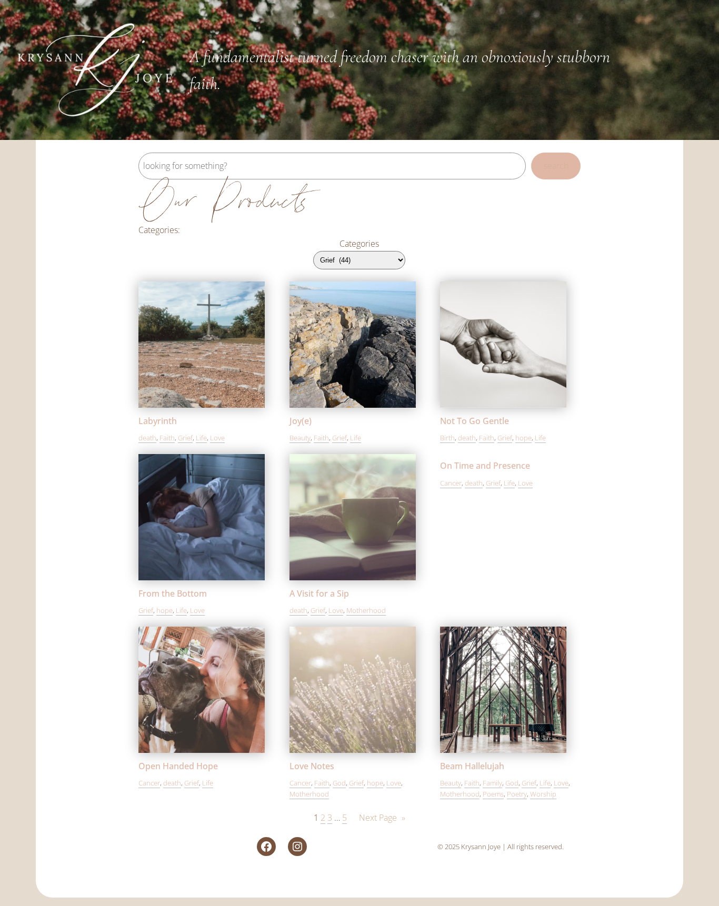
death (147, 437)
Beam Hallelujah (472, 766)
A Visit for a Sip (319, 593)
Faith (167, 437)
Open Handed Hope (178, 766)
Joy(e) (300, 421)
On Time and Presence (485, 465)
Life (201, 437)
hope (523, 437)
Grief (185, 437)
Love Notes (311, 766)
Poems (493, 794)
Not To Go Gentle (474, 421)
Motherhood (366, 610)
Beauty (300, 437)
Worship (543, 794)
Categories (359, 243)
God (339, 783)
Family (492, 783)
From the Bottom (172, 593)
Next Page (382, 817)
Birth (447, 437)
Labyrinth (157, 421)
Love (217, 437)
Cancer (451, 483)
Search (556, 166)
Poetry (517, 794)
